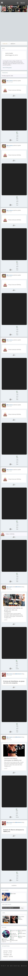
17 (14, 9)
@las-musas (10, 80)
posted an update (17, 80)
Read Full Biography (7, 67)
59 (20, 9)
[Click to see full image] (4, 9)
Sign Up (23, 2)
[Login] (17, 2)
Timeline (4, 43)
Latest (5, 620)
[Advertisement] (14, 27)
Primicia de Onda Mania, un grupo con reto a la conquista (13, 682)
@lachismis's (18, 586)
